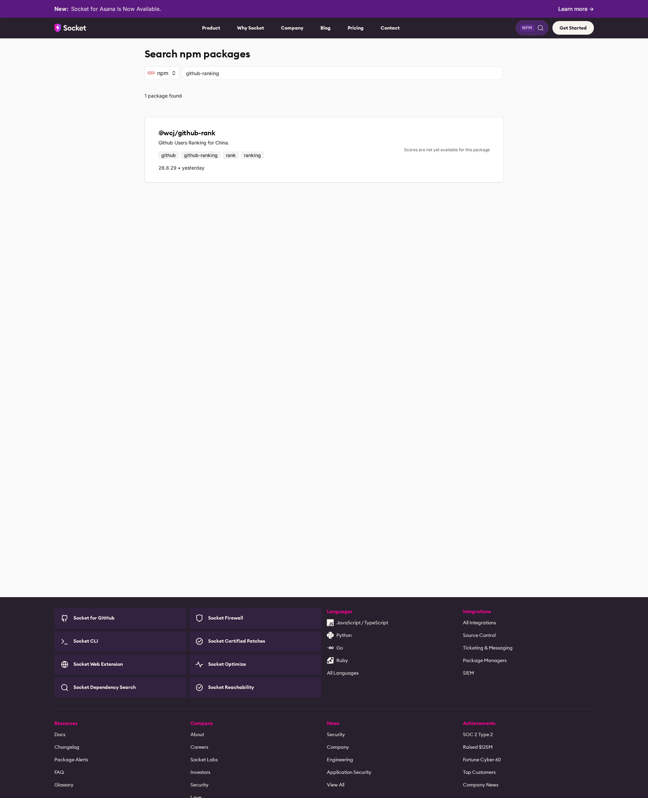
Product (211, 28)
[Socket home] (70, 28)
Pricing (356, 28)
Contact (390, 28)
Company (292, 28)
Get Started (573, 28)
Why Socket (250, 28)
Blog (325, 28)
